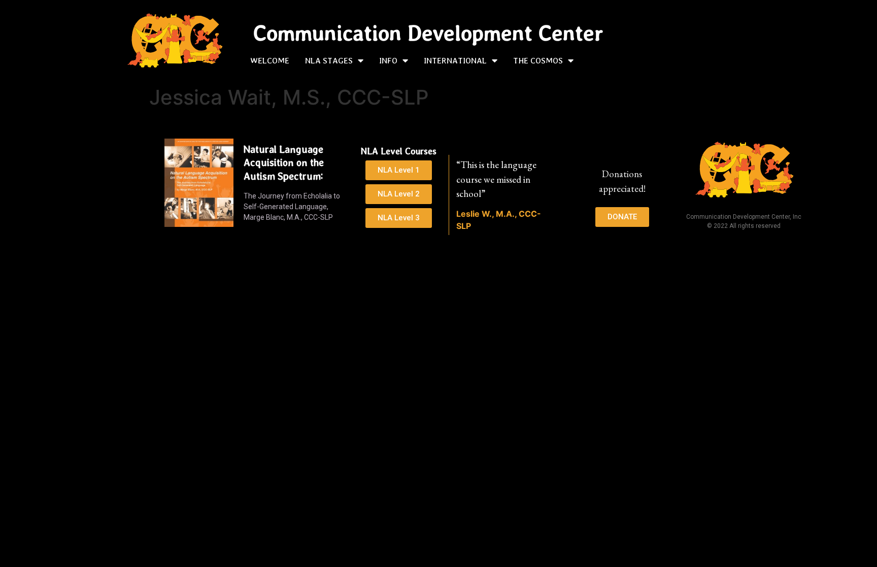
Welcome (269, 60)
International (455, 60)
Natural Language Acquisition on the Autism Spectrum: (284, 163)
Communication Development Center (428, 33)
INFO (388, 60)
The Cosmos (538, 60)
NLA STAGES (329, 60)
